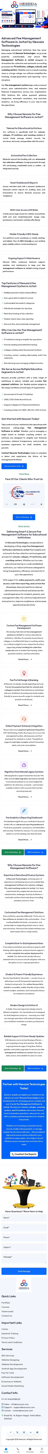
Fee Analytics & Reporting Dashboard (24, 817)
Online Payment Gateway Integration (24, 726)
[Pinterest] (37, 1432)
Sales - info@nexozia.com (16, 1404)
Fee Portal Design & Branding (24, 680)
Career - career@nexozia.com (18, 1410)
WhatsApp (30, 1452)
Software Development (12, 1377)
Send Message (24, 1271)
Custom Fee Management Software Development (24, 626)
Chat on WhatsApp (22, 517)
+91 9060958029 (12, 1399)
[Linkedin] (30, 1432)
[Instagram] (24, 1432)
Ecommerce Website (11, 1381)
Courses (5, 1307)
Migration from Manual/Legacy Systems (24, 772)
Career (4, 1329)
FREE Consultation (34, 852)
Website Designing (10, 1359)
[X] (17, 1432)
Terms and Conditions (11, 1342)
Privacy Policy (8, 1337)
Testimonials (7, 1311)
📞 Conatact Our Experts (24, 1154)
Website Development (12, 1364)
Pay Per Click (7, 1372)
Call (18, 1452)
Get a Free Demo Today (13, 466)
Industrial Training (9, 1333)
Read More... (24, 659)
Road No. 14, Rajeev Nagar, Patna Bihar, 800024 (22, 1417)
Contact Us (6, 1315)
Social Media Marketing (12, 1385)
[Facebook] (10, 1432)
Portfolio (5, 1302)
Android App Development (14, 1368)
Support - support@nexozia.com (19, 1407)
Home (6, 1452)
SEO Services (7, 1355)
